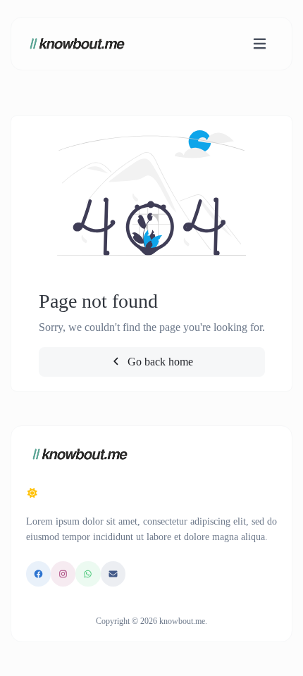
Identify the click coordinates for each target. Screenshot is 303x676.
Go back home (159, 362)
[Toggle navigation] (259, 44)
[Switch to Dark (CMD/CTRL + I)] (32, 493)
